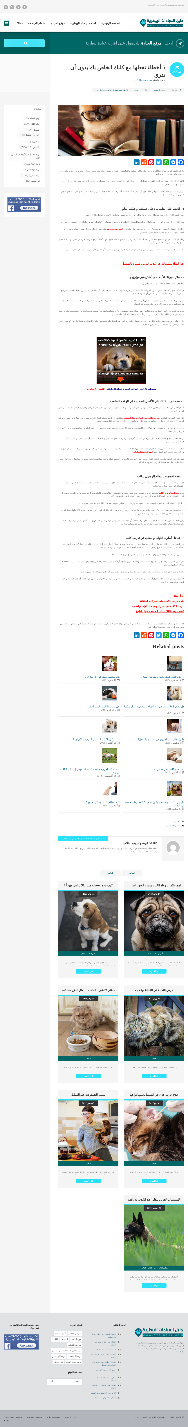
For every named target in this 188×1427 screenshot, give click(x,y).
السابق (132, 873)
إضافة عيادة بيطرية (53, 1417)
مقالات (19, 23)
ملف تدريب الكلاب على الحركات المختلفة (162, 601)
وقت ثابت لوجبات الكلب (169, 493)
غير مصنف (35, 181)
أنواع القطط (34, 118)
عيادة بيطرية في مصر (34, 1417)
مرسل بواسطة (150, 80)
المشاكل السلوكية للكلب (143, 452)
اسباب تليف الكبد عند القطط (105, 1350)
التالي (110, 873)
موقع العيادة (58, 23)
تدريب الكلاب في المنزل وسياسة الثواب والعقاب (158, 606)
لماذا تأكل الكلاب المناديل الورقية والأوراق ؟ (96, 739)
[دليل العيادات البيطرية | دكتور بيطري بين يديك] (161, 22)
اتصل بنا (7, 1420)
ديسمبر (136, 90)
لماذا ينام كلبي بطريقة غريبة (169, 769)
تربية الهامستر (33, 169)
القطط (37, 130)
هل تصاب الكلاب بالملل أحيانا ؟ (103, 706)
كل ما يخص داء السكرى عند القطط (103, 1393)
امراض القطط (32, 135)
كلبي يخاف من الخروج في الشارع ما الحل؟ (161, 739)
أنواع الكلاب (35, 124)
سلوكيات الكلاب (172, 825)
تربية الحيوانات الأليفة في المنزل (25, 154)
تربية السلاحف (33, 164)
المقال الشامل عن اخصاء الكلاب (104, 1398)
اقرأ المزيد (154, 971)
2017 (147, 90)
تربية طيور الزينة (32, 175)
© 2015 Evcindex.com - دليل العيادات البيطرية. (167, 1417)
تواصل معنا (180, 1352)
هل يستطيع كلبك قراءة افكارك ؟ (102, 676)
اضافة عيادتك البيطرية (83, 23)
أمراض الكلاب (32, 147)
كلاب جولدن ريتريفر (115, 229)
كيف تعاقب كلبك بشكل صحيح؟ (103, 802)
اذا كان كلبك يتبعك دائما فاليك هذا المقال (162, 676)
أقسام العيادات (36, 23)
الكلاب (176, 821)
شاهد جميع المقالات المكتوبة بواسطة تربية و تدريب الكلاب (83, 838)
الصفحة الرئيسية (110, 23)
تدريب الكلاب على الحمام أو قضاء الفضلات (141, 418)
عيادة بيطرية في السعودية (13, 1417)
